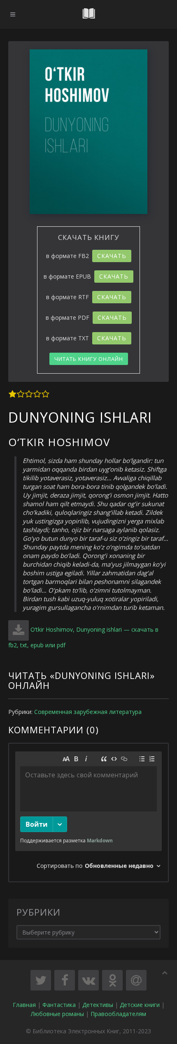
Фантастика (59, 1005)
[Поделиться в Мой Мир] (136, 980)
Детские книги (140, 1005)
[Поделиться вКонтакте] (88, 980)
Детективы (97, 1005)
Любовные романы (57, 1014)
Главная (24, 1005)
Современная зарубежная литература (88, 712)
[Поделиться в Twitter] (40, 980)
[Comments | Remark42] (88, 812)
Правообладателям (118, 1014)
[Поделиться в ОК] (112, 980)
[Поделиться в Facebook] (64, 980)
